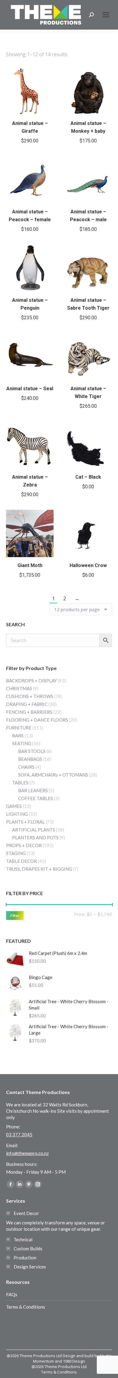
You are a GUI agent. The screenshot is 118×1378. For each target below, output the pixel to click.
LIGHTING (17, 814)
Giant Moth (30, 565)
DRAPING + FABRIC (27, 704)
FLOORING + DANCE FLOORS (37, 719)
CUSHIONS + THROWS (29, 696)
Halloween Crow (88, 565)
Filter (14, 915)
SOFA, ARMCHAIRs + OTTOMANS (53, 774)
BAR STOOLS (31, 751)
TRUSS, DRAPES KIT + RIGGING (39, 869)
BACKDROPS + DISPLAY (31, 680)
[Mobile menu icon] (106, 15)
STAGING (16, 853)
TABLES (20, 782)
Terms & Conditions (25, 1306)
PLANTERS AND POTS (35, 837)
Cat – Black (88, 477)
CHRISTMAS (19, 688)
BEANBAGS (30, 759)
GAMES (14, 806)
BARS (18, 735)
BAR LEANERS (33, 790)
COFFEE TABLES (35, 798)
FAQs (11, 1294)
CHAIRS (26, 767)
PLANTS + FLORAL (25, 822)
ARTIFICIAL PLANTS (33, 829)
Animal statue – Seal (29, 388)
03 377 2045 (19, 1134)
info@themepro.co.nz (27, 1153)
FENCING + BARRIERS (29, 712)
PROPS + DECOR (24, 845)
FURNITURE (18, 727)
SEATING (21, 743)
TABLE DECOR (21, 861)
